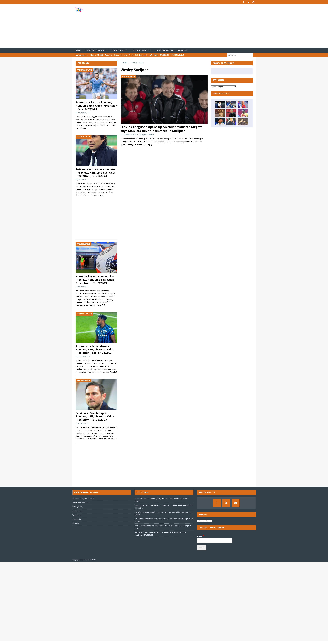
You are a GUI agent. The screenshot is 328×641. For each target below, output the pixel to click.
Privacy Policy (77, 507)
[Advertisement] (194, 26)
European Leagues (95, 50)
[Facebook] (243, 2)
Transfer (182, 50)
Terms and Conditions (80, 502)
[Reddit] (253, 2)
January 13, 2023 (84, 112)
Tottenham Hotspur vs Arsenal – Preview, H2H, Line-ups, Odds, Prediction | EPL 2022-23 (96, 172)
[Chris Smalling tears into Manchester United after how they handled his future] (220, 104)
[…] (150, 144)
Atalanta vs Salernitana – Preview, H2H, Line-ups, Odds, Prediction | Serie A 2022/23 (95, 349)
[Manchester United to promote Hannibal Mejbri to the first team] (220, 113)
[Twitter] (248, 2)
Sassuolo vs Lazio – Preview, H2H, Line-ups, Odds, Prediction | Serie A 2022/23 (96, 106)
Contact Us (76, 519)
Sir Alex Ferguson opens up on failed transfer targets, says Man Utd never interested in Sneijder (162, 129)
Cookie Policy (77, 511)
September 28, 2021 (130, 135)
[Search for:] (240, 55)
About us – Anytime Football (83, 498)
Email (200, 536)
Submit (201, 548)
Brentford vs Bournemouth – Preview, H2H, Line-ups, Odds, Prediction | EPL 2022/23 (95, 280)
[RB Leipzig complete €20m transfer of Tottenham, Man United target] (243, 121)
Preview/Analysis (164, 50)
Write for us (76, 515)
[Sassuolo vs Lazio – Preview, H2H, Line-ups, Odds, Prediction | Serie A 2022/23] (96, 84)
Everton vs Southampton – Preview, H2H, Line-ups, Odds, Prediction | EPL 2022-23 (95, 416)
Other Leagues (118, 50)
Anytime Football (147, 135)
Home (77, 50)
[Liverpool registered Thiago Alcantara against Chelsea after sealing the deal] (243, 104)
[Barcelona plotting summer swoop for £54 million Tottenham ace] (231, 121)
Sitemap (75, 523)
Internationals (140, 50)
